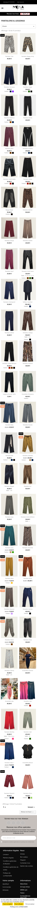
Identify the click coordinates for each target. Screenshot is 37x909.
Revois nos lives (13, 14)
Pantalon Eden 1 (9, 762)
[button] (2, 8)
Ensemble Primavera (28, 394)
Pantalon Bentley (9, 732)
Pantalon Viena (27, 179)
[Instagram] (13, 823)
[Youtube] (23, 823)
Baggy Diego (9, 210)
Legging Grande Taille (9, 394)
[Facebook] (9, 823)
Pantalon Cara (9, 547)
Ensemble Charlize (27, 670)
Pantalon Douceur (9, 609)
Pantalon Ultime (9, 333)
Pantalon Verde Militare (28, 517)
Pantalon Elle (9, 455)
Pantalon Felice (9, 640)
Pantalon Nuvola (27, 425)
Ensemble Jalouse (28, 762)
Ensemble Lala (9, 701)
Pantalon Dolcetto (28, 455)
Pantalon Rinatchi (9, 793)
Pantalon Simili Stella (9, 179)
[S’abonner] (34, 838)
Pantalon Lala (28, 701)
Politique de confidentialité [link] (19, 907)
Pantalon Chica (27, 793)
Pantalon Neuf (9, 271)
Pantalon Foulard (28, 363)
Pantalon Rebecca (9, 118)
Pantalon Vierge (9, 240)
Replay (26, 14)
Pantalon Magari (9, 486)
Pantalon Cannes (28, 609)
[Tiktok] (18, 823)
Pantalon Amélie (27, 240)
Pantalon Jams (9, 148)
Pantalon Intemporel (9, 302)
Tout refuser (19, 904)
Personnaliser (30, 904)
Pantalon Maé (9, 425)
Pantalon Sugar (27, 87)
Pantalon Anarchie (27, 547)
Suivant (31, 807)
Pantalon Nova (27, 640)
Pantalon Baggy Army (28, 56)
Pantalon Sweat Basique (9, 363)
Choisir (18, 26)
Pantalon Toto (9, 56)
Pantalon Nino (9, 578)
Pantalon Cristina (28, 148)
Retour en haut (27, 812)
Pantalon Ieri (27, 486)
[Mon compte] (32, 8)
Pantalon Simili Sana (28, 271)
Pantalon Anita (27, 578)
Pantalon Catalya (28, 333)
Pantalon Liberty (9, 670)
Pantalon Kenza (27, 118)
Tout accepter (7, 904)
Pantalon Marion (27, 210)
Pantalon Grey (9, 517)
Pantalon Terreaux (9, 87)
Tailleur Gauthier (28, 302)
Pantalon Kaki (28, 732)
